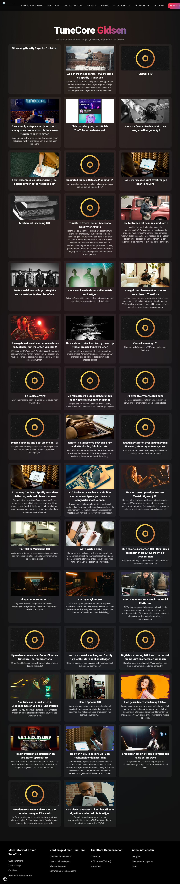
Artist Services (74, 6)
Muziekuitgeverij (58, 866)
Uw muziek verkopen (60, 861)
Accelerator (142, 6)
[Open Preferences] (5, 879)
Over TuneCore (15, 861)
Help (134, 866)
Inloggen (160, 6)
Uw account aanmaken (60, 856)
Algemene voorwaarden (20, 875)
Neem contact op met (142, 861)
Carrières (12, 870)
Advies (105, 6)
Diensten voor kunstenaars (63, 871)
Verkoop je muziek (32, 6)
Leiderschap (14, 865)
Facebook (95, 856)
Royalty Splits (121, 6)
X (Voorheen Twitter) (101, 861)
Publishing (54, 6)
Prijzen (91, 6)
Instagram (96, 866)
